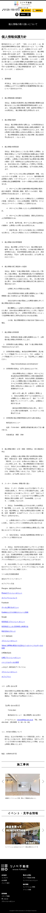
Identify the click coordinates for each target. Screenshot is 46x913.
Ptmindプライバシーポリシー (12, 593)
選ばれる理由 (27, 875)
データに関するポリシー (10, 607)
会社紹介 (4, 875)
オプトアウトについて (9, 598)
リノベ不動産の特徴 (29, 877)
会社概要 (4, 880)
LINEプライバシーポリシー (11, 657)
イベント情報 (27, 889)
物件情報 (25, 884)
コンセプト (5, 877)
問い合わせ (5, 898)
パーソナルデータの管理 (10, 662)
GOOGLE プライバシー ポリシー (13, 621)
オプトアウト (6, 676)
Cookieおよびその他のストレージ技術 (15, 612)
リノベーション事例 (29, 886)
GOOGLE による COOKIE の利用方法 (15, 626)
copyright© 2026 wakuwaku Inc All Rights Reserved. (23, 910)
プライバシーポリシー (9, 641)
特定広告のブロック (9, 631)
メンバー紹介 (6, 883)
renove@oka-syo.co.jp (25, 720)
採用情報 (4, 893)
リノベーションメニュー (30, 880)
